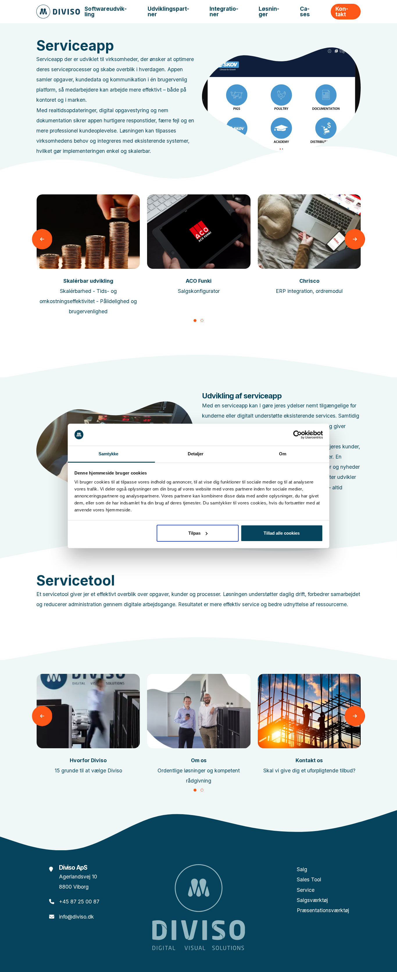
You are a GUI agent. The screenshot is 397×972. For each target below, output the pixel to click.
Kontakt (341, 11)
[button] (195, 320)
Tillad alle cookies (282, 533)
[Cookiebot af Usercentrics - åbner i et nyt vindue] (297, 434)
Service (305, 890)
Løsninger (269, 11)
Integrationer (224, 11)
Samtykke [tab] (109, 453)
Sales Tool (309, 879)
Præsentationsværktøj (323, 910)
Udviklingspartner (168, 11)
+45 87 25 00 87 (79, 901)
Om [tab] (282, 453)
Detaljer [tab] (196, 453)
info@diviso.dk (76, 917)
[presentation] (42, 239)
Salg (302, 869)
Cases (305, 11)
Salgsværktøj (312, 900)
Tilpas (194, 533)
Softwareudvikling (106, 11)
